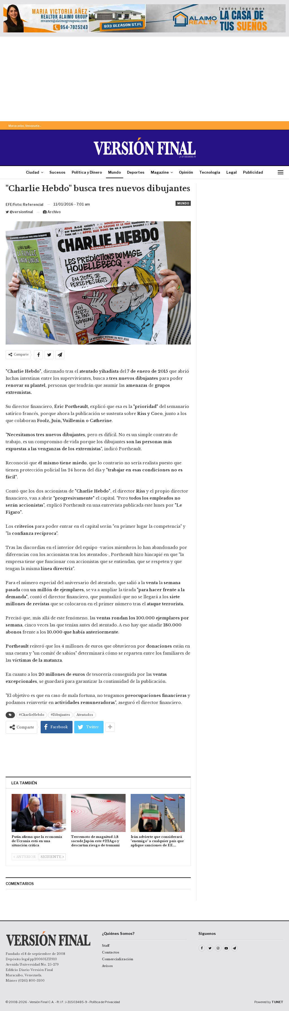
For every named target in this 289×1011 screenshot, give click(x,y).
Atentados (84, 715)
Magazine (160, 172)
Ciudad (32, 172)
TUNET (277, 1002)
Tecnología (209, 172)
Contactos (110, 952)
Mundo (114, 172)
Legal (231, 172)
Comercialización (117, 959)
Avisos (107, 966)
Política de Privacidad (104, 1002)
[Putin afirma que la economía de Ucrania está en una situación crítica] (39, 813)
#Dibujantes (60, 715)
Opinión (186, 172)
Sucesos (57, 172)
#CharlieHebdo (31, 715)
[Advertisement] (144, 78)
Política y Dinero (87, 172)
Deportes (135, 172)
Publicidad (253, 172)
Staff (106, 946)
